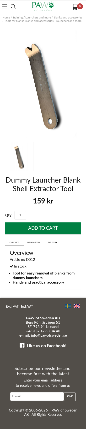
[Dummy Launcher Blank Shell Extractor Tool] (43, 85)
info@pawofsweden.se (49, 335)
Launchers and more (38, 17)
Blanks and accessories (68, 17)
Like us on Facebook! (46, 346)
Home (6, 17)
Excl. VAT (12, 306)
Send (69, 396)
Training (18, 17)
